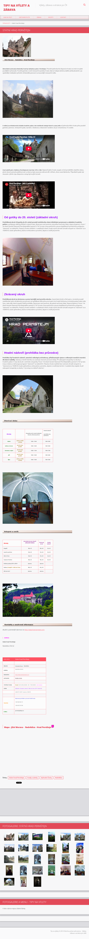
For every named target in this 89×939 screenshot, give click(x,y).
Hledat (84, 5)
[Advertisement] (44, 802)
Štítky (5, 778)
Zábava (39, 17)
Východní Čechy (46, 778)
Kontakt (63, 17)
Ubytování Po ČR (24, 17)
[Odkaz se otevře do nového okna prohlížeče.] (17, 46)
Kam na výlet (7, 17)
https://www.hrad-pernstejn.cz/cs (34, 630)
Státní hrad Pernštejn (16, 778)
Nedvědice (58, 778)
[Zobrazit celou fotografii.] (9, 837)
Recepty (50, 17)
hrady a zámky (32, 778)
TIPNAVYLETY (6, 23)
